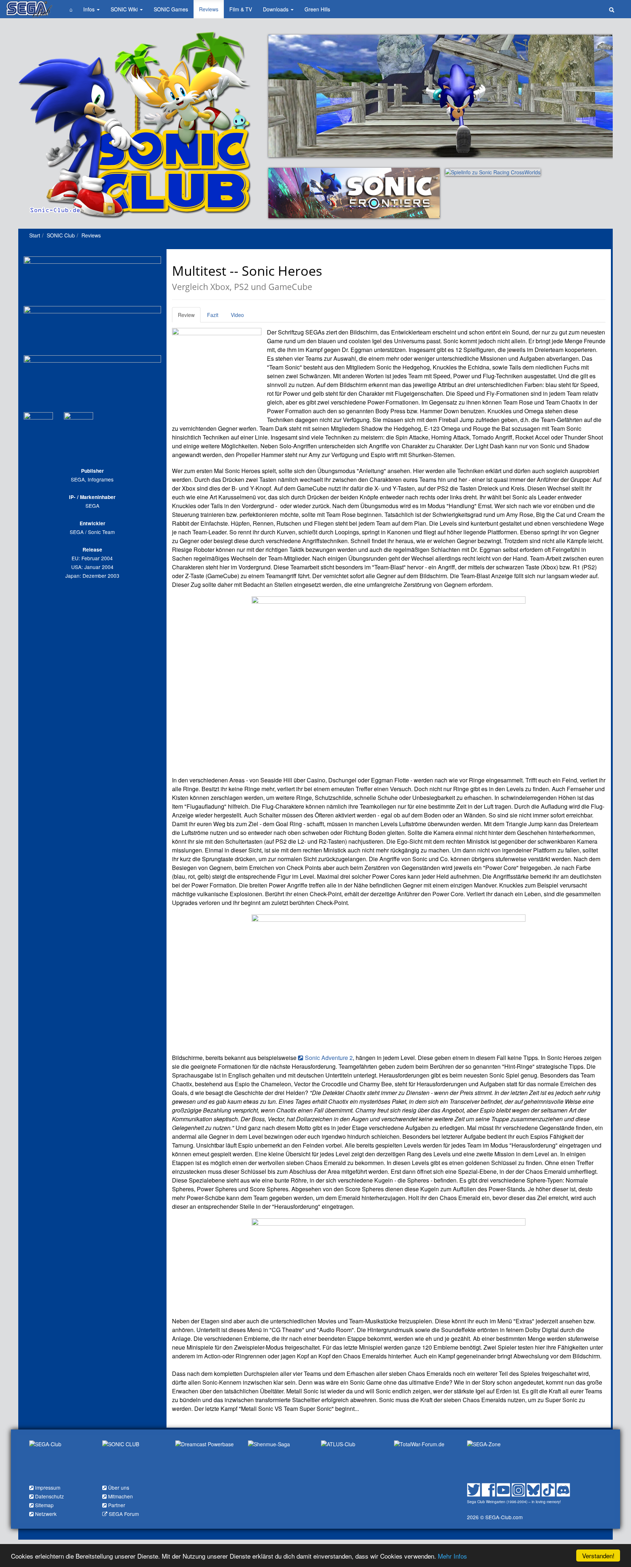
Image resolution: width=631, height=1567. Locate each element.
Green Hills (317, 9)
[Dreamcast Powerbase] (206, 1459)
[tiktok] (548, 1489)
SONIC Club (61, 235)
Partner (116, 1505)
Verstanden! (598, 1555)
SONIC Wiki (125, 9)
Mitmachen (120, 1496)
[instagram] (518, 1489)
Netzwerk (46, 1513)
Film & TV (240, 9)
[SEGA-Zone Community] (498, 1459)
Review (186, 314)
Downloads (276, 9)
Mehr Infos (452, 1555)
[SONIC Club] (133, 1459)
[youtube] (503, 1489)
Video (237, 314)
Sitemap (44, 1505)
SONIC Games (171, 9)
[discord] (563, 1489)
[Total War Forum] (425, 1459)
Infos (89, 9)
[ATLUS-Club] (352, 1459)
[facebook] (488, 1489)
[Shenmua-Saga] (279, 1459)
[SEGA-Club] (60, 1459)
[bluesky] (533, 1489)
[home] (29, 9)
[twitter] (474, 1489)
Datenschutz (49, 1496)
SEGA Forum (124, 1513)
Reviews (208, 9)
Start (34, 235)
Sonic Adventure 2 (329, 1057)
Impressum (47, 1487)
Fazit (212, 314)
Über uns (118, 1487)
